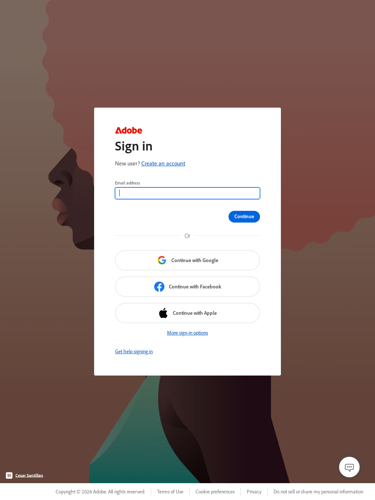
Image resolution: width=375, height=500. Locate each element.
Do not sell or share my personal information (318, 491)
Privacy (254, 491)
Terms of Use (170, 491)
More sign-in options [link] (187, 332)
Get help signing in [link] (134, 351)
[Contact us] (349, 467)
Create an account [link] (163, 163)
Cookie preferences (215, 491)
